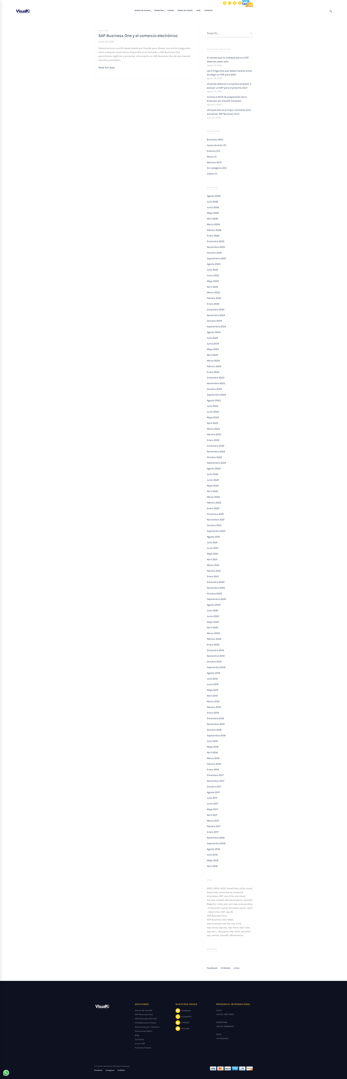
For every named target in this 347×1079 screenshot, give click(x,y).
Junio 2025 (213, 275)
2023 (210, 888)
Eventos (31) (213, 150)
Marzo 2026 (213, 224)
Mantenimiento (233, 900)
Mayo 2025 (213, 281)
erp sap (211, 900)
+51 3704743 (222, 1038)
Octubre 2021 (214, 525)
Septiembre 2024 (216, 326)
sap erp (223, 927)
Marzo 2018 (213, 758)
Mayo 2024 (213, 349)
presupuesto (245, 903)
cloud (249, 888)
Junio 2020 (213, 616)
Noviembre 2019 (215, 655)
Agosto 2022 (214, 468)
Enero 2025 (213, 303)
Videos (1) (212, 173)
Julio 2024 (212, 337)
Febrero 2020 (214, 638)
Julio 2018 (212, 741)
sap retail (234, 931)
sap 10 (229, 911)
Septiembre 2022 (216, 462)
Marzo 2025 (213, 292)
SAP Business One (216, 915)
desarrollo (212, 892)
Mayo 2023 (213, 417)
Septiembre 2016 (216, 843)
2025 (223, 888)
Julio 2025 (212, 269)
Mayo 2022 (213, 485)
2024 (216, 888)
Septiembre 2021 (216, 531)
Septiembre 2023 (216, 394)
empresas (212, 896)
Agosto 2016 (213, 849)
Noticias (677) (214, 162)
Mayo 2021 (212, 553)
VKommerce (236, 935)
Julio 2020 (212, 610)
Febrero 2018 (214, 763)
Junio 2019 (212, 684)
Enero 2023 (213, 440)
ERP (221, 896)
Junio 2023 (213, 411)
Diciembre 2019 (215, 650)
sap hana (233, 927)
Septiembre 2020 (216, 599)
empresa (238, 892)
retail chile (214, 911)
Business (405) (215, 139)
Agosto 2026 (214, 195)
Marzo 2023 (213, 428)
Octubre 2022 (214, 457)
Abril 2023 (212, 423)
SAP (223, 911)
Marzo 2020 (213, 633)
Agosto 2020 (214, 604)
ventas (215, 935)
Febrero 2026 (214, 230)
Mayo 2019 (212, 689)
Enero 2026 (213, 235)
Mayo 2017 (212, 809)
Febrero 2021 (214, 570)
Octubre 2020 (214, 593)
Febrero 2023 (214, 434)
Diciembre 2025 (215, 241)
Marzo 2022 (213, 496)
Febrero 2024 (214, 366)
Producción (214, 907)
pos (226, 903)
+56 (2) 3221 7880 (225, 1014)
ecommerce (225, 892)
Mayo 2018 (212, 746)
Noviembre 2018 (216, 724)
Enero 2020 (213, 644)
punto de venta (230, 907)
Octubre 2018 (214, 729)
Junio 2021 (212, 547)
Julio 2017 (212, 797)
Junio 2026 (213, 207)
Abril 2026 (212, 218)
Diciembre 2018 (215, 718)
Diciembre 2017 (215, 775)
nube (219, 903)
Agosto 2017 (213, 792)
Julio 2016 (212, 854)
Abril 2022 (212, 491)
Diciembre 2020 (215, 582)
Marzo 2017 (213, 820)
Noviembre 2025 (216, 247)
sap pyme (223, 931)
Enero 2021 (213, 576)
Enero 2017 (213, 831)
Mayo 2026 (213, 212)
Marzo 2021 (213, 565)
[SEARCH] (251, 33)
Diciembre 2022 (215, 445)
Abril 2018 (212, 752)
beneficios (232, 888)
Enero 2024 (213, 372)
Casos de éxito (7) (216, 145)
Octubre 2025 (214, 252)
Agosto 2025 (214, 264)
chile (242, 888)
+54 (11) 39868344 (225, 1026)
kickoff (220, 900)
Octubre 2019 (214, 661)
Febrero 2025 (214, 298)
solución (245, 931)
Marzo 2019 (213, 701)
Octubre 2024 (214, 320)
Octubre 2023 (214, 389)
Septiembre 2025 (216, 258)
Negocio (211, 903)
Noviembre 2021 (215, 519)
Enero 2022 (213, 508)
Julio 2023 (212, 406)
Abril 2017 (212, 814)
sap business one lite (218, 923)
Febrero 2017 (213, 826)
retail (250, 907)
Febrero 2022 (214, 502)
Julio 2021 (212, 542)
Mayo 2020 (213, 621)
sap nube (245, 927)
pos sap (233, 903)
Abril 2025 (212, 286)
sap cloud (212, 927)
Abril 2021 (212, 559)
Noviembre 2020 (216, 587)
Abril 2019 (212, 695)
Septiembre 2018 (216, 735)
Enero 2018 (213, 769)
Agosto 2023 (214, 400)
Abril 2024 (212, 354)
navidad (247, 900)
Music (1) (211, 156)
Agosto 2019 (213, 673)
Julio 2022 (212, 474)
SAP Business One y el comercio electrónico (138, 35)
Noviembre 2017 (215, 780)
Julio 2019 (212, 678)
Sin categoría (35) (216, 167)
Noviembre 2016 (215, 837)
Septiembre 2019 (216, 667)
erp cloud (240, 896)
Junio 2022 (213, 479)
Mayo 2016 (212, 860)
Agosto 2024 (214, 332)
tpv (209, 935)
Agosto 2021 (213, 536)
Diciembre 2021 (215, 514)
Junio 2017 (212, 803)
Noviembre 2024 (216, 315)
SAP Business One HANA (220, 919)
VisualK (224, 935)
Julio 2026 (212, 201)
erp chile (229, 896)
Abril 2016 (212, 866)
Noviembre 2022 (216, 451)
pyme (243, 907)
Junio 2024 (213, 343)
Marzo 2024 (213, 360)
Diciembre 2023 (215, 377)
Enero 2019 (213, 712)
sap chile (236, 923)
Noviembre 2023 (216, 383)
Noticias (103, 30)
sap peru (212, 931)
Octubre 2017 (214, 786)
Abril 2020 (212, 627)
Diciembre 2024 (215, 309)
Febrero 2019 (214, 707)
